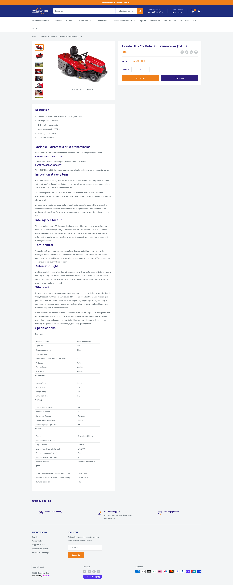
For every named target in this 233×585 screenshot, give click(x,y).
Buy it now (179, 78)
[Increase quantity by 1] (147, 69)
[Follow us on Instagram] (94, 571)
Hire (194, 20)
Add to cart (140, 78)
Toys (141, 20)
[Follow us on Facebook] (84, 571)
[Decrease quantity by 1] (134, 69)
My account (177, 12)
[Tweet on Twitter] (191, 52)
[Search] (140, 11)
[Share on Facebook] (182, 52)
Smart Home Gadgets (123, 20)
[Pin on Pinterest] (186, 52)
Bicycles (153, 20)
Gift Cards (184, 20)
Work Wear (168, 20)
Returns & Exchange (40, 552)
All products (42, 37)
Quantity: (126, 69)
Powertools (102, 20)
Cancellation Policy (40, 548)
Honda (125, 52)
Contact (35, 28)
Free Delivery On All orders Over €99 (116, 2)
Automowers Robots (40, 20)
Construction (85, 20)
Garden (69, 20)
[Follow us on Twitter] (89, 571)
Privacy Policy (37, 541)
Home (34, 37)
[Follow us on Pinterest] (98, 571)
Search (34, 537)
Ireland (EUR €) (38, 567)
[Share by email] (196, 52)
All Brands (57, 20)
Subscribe (76, 555)
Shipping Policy (38, 544)
